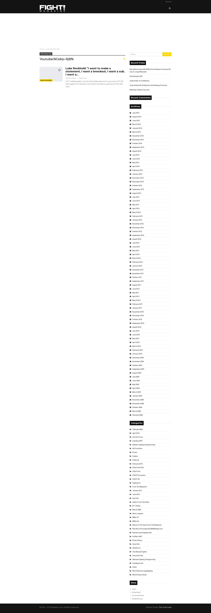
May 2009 (135, 384)
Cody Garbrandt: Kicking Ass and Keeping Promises (148, 85)
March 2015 (136, 132)
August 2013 (136, 193)
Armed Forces (137, 437)
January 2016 (137, 128)
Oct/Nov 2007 (137, 536)
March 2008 (136, 411)
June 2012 (136, 247)
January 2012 (137, 266)
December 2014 (138, 136)
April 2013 (136, 208)
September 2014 (138, 147)
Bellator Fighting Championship (143, 445)
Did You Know (137, 448)
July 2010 (135, 331)
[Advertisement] (105, 29)
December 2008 (138, 400)
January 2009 (137, 396)
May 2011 (135, 293)
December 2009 (138, 358)
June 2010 (136, 335)
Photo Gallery (137, 540)
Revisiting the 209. (136, 76)
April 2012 (136, 254)
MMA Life (135, 521)
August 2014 (136, 151)
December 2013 (138, 178)
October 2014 (137, 143)
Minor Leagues (137, 513)
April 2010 (136, 342)
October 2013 (137, 185)
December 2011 (138, 270)
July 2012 (135, 243)
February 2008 (137, 415)
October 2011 (137, 277)
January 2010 (137, 354)
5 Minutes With (137, 429)
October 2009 (137, 365)
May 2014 (135, 162)
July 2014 (135, 155)
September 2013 (138, 189)
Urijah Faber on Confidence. (140, 81)
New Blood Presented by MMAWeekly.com (147, 529)
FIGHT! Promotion (138, 475)
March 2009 (136, 392)
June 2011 (136, 289)
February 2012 (137, 262)
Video (134, 567)
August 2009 (136, 373)
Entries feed (136, 592)
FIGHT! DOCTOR (138, 467)
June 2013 (136, 201)
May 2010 (135, 338)
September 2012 (138, 235)
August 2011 (136, 285)
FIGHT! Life (136, 471)
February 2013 (137, 216)
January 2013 (137, 220)
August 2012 (136, 239)
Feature (135, 456)
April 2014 (136, 166)
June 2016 (136, 120)
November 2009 (138, 361)
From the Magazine (139, 487)
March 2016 (136, 124)
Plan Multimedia (165, 607)
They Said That (137, 556)
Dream (134, 452)
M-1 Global (136, 506)
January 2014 (137, 174)
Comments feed (138, 595)
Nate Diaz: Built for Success (140, 90)
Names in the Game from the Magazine (147, 525)
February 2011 (137, 304)
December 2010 (138, 312)
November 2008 (138, 403)
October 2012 (137, 231)
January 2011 (137, 308)
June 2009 (136, 381)
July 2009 (135, 377)
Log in (134, 589)
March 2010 (136, 346)
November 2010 (138, 315)
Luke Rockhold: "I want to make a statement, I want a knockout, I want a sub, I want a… (95, 71)
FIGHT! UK (136, 479)
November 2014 (138, 140)
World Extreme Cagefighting (142, 571)
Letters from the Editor (140, 502)
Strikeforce (136, 548)
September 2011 (138, 281)
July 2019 (135, 113)
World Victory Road (139, 575)
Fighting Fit (136, 483)
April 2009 (136, 388)
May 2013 (135, 205)
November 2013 (138, 182)
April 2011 (136, 296)
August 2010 (136, 327)
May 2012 (135, 250)
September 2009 (138, 369)
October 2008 (137, 407)
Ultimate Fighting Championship (143, 559)
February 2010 (137, 350)
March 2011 (136, 300)
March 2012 (136, 258)
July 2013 (135, 197)
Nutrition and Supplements (142, 533)
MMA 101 (135, 517)
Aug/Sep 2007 (137, 441)
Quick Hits (136, 544)
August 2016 (136, 117)
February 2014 (137, 170)
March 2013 (136, 212)
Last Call (135, 498)
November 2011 (138, 273)
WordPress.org (137, 599)
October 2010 (137, 319)
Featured (135, 460)
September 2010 (138, 323)
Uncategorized (46, 80)
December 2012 (138, 224)
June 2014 (136, 159)
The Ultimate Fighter (139, 552)
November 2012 (138, 228)
